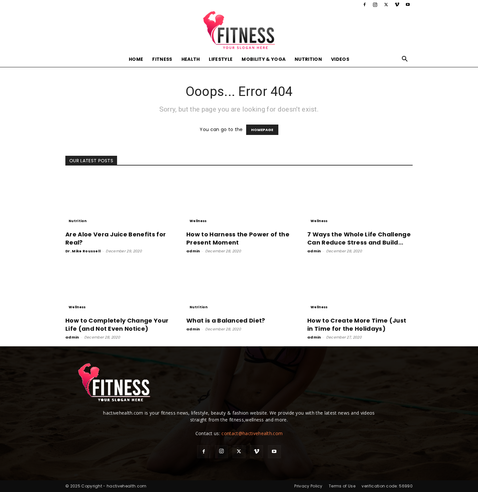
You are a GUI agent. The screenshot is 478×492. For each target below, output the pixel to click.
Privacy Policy (308, 486)
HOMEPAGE (262, 129)
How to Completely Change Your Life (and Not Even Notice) (116, 324)
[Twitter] (386, 4)
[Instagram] (375, 4)
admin (193, 251)
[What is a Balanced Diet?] (239, 286)
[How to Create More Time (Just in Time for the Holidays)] (360, 286)
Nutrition (308, 59)
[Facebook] (364, 4)
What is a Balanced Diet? (225, 320)
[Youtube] (408, 4)
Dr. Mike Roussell (83, 251)
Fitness (162, 59)
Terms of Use (342, 486)
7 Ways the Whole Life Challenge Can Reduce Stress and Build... (359, 238)
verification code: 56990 (387, 486)
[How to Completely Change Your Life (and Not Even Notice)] (118, 286)
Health (190, 59)
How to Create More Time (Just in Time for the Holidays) (356, 324)
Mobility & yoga (263, 59)
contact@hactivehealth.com (252, 433)
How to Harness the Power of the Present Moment (237, 238)
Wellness (198, 221)
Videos (340, 59)
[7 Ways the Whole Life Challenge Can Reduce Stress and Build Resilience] (360, 200)
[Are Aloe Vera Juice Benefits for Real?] (118, 200)
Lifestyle (220, 59)
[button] (405, 60)
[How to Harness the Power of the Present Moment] (239, 200)
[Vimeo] (397, 4)
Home (136, 59)
